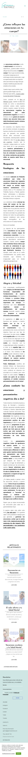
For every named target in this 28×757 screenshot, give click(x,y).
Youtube (5, 718)
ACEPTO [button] (18, 753)
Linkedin (5, 711)
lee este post (11, 512)
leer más (14, 585)
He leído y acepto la (11, 693)
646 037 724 (8, 734)
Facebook (5, 708)
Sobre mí (5, 725)
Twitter (4, 715)
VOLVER (5, 16)
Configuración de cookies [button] (8, 753)
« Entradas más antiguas (11, 666)
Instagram (5, 705)
